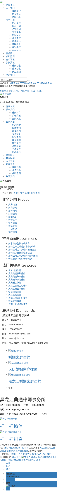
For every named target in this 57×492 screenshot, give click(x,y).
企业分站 (14, 90)
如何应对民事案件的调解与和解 (23, 255)
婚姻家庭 (16, 35)
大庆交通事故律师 (26, 83)
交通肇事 (16, 31)
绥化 (34, 453)
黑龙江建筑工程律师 (18, 285)
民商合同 (16, 25)
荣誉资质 (16, 13)
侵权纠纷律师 (14, 291)
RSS (33, 90)
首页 (16, 192)
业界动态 (16, 68)
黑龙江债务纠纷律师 (18, 297)
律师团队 (10, 53)
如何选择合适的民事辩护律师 (22, 246)
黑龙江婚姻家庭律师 (24, 381)
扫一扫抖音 (11, 439)
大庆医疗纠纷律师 (43, 83)
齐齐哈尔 (22, 453)
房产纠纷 (16, 22)
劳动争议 (16, 47)
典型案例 (10, 56)
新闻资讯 (10, 62)
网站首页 (10, 4)
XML (39, 90)
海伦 (49, 453)
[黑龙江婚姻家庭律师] (19, 374)
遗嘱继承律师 (14, 300)
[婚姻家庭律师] (16, 350)
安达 (39, 453)
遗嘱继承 (16, 44)
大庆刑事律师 (14, 282)
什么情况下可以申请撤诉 (20, 258)
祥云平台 (16, 456)
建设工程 (16, 38)
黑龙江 (14, 453)
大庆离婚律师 (14, 294)
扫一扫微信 (11, 426)
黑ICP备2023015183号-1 (16, 447)
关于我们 (10, 7)
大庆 (29, 453)
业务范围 (10, 19)
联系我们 (10, 74)
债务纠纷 (16, 41)
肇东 (44, 453)
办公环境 (10, 59)
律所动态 (16, 65)
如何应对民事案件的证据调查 (22, 249)
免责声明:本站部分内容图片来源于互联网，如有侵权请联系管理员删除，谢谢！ (28, 458)
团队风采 (16, 16)
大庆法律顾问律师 (16, 279)
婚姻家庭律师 (19, 357)
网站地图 (25, 90)
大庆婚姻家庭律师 (23, 369)
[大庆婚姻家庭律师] (18, 362)
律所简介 (16, 10)
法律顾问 (16, 28)
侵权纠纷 (16, 50)
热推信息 (4, 90)
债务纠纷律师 (14, 270)
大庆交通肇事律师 (16, 276)
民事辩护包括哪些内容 (19, 243)
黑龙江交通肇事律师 (18, 303)
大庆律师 (13, 83)
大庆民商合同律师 (16, 288)
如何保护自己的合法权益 (20, 252)
